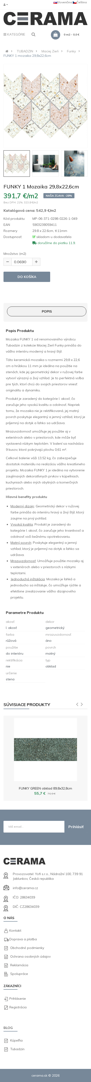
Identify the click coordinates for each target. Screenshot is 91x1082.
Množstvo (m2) (15, 254)
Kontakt (15, 930)
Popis (47, 311)
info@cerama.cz (25, 888)
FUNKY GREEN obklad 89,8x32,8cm (45, 788)
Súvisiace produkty (27, 704)
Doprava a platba (23, 939)
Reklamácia (19, 965)
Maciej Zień (50, 51)
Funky (71, 51)
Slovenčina (64, 2)
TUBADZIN (25, 51)
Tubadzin (17, 1049)
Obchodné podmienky (27, 948)
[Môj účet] (7, 4)
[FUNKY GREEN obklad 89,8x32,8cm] (45, 748)
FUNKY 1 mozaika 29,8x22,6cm (27, 55)
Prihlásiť (76, 826)
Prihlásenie (17, 998)
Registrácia (18, 1007)
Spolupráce (19, 974)
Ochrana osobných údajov (30, 956)
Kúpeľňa (16, 1040)
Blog (8, 1028)
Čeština (82, 2)
